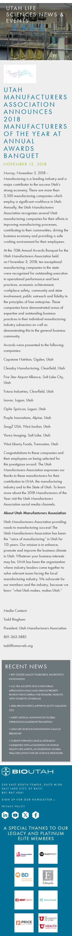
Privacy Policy (13, 806)
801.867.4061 (13, 792)
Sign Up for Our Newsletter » (28, 799)
